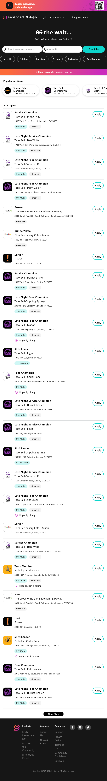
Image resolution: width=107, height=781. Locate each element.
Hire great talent (79, 17)
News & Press (44, 742)
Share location (45, 72)
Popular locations (13, 81)
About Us (43, 733)
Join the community (53, 17)
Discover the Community (28, 747)
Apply (98, 114)
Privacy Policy (58, 738)
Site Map (59, 760)
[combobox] (22, 49)
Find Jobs (94, 49)
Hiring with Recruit (28, 756)
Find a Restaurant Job (28, 735)
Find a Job (31, 17)
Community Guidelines (61, 754)
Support (59, 732)
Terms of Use (59, 746)
